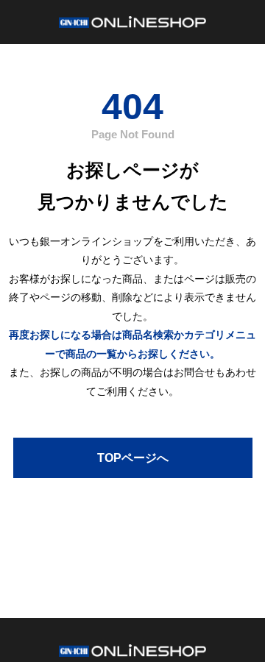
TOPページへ (133, 458)
